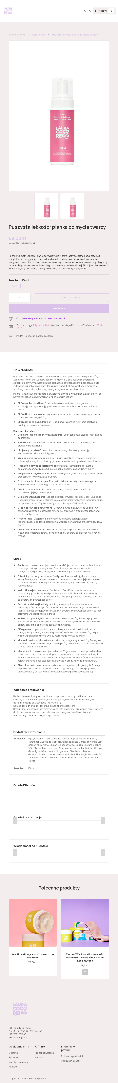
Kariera (39, 1057)
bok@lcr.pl (21, 1037)
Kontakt (13, 1066)
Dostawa (13, 1052)
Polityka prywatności (72, 1056)
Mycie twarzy (38, 34)
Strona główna (17, 34)
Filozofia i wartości (44, 1052)
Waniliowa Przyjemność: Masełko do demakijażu (33, 956)
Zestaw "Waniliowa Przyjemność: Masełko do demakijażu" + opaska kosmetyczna (85, 957)
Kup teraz (59, 308)
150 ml (14, 286)
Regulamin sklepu (70, 1060)
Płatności (14, 1057)
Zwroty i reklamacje (19, 1062)
